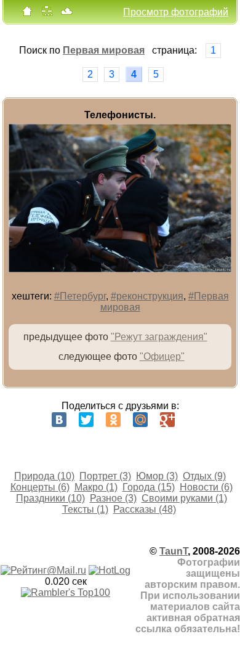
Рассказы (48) (144, 509)
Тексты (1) (85, 509)
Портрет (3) (105, 476)
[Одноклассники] (113, 419)
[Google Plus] (167, 419)
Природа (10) (44, 476)
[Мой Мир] (140, 419)
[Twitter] (86, 419)
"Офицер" (162, 356)
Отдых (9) (204, 476)
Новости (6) (206, 487)
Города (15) (148, 487)
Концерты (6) (40, 487)
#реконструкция (147, 296)
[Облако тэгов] (66, 14)
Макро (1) (96, 487)
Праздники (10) (50, 498)
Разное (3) (113, 498)
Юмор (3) (157, 476)
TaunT (173, 551)
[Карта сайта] (47, 14)
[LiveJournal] (194, 419)
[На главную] (27, 14)
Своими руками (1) (184, 498)
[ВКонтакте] (59, 419)
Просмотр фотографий (175, 12)
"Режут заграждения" (159, 337)
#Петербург (80, 296)
